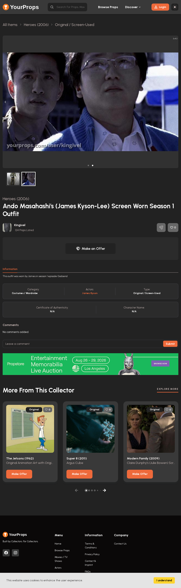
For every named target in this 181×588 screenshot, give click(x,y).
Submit (170, 343)
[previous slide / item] (5, 101)
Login (162, 7)
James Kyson (89, 293)
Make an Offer (93, 248)
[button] (88, 165)
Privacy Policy (92, 554)
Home (58, 543)
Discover (131, 7)
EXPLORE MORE (167, 389)
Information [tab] (10, 269)
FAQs (87, 571)
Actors (58, 567)
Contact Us (120, 543)
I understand (164, 580)
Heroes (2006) (16, 198)
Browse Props (108, 7)
